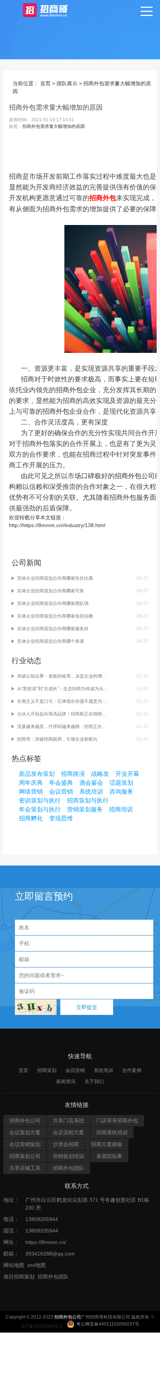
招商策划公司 (25, 1156)
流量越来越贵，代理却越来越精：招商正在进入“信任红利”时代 (62, 726)
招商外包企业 (76, 390)
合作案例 (131, 1070)
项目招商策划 (19, 1277)
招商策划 (47, 1070)
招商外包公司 (135, 476)
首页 (45, 83)
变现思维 (61, 818)
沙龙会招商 (66, 1144)
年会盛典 (61, 783)
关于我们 (94, 1081)
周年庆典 (31, 783)
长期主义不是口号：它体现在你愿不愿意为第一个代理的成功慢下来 (62, 701)
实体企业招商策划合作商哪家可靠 (50, 590)
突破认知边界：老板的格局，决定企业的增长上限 (62, 676)
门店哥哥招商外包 (117, 1121)
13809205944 (41, 1219)
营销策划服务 (85, 809)
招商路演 (73, 774)
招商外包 (39, 1288)
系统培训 (91, 791)
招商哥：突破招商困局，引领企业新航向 (57, 739)
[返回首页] (52, 10)
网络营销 (31, 791)
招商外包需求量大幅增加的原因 (53, 126)
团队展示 (67, 83)
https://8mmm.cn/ (45, 1242)
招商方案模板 (106, 1144)
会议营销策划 (25, 1144)
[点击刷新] (36, 1007)
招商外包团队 (68, 1168)
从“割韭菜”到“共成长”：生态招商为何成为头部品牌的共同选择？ (62, 688)
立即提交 (86, 1007)
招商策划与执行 (88, 800)
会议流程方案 (68, 1132)
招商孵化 (31, 818)
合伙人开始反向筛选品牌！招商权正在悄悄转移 (62, 714)
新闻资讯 (66, 1081)
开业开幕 (127, 774)
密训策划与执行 (40, 800)
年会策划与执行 (40, 809)
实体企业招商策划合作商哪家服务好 (53, 628)
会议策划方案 (25, 1132)
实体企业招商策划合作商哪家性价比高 (55, 578)
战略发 (100, 774)
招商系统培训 (112, 1132)
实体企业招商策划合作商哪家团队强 (53, 603)
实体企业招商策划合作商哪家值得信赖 (55, 616)
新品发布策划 (37, 774)
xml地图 (36, 1265)
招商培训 (121, 809)
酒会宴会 (91, 783)
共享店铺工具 (25, 1168)
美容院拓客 (109, 1156)
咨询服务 (121, 791)
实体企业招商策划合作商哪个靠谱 (50, 641)
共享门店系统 (68, 1121)
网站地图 (13, 1265)
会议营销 (61, 791)
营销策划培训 (68, 1156)
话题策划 (121, 783)
